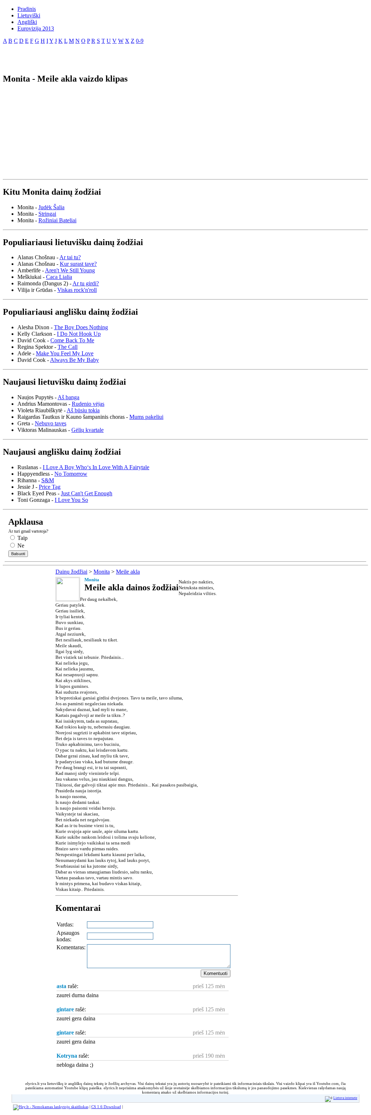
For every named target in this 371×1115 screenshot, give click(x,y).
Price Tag (50, 487)
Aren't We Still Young (70, 270)
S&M (47, 480)
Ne (20, 545)
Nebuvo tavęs (50, 423)
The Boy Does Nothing (81, 327)
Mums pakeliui (146, 417)
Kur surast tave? (78, 264)
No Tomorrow (70, 474)
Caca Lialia (59, 277)
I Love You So (71, 500)
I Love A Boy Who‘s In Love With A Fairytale (96, 467)
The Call (68, 347)
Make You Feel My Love (64, 353)
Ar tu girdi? (85, 283)
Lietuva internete (345, 1098)
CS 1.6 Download (106, 1106)
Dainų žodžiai (71, 572)
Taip (22, 538)
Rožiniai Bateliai (57, 220)
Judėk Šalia (51, 207)
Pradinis (26, 9)
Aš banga (68, 397)
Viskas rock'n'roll (77, 290)
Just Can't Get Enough (86, 493)
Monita (101, 572)
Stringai (47, 214)
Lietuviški (28, 15)
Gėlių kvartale (87, 430)
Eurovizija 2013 (35, 28)
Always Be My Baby (74, 360)
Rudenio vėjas (88, 404)
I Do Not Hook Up (79, 334)
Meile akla (128, 572)
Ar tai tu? (70, 257)
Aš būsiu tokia (83, 410)
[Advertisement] (87, 56)
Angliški (27, 22)
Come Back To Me (72, 340)
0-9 (139, 41)
